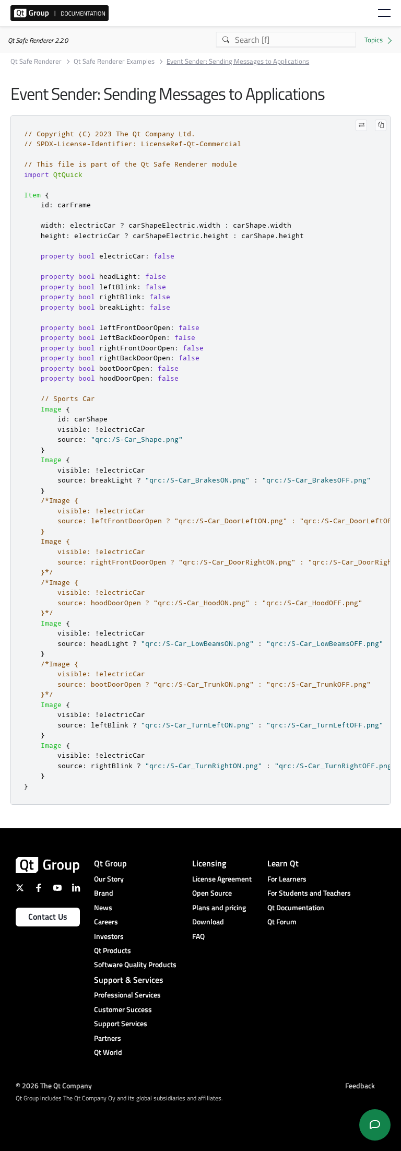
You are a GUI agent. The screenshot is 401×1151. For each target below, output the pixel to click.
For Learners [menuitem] (286, 878)
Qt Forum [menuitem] (282, 921)
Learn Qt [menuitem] (283, 863)
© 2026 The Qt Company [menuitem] (54, 1084)
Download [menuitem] (208, 921)
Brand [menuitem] (103, 892)
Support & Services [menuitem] (128, 979)
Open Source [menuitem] (212, 892)
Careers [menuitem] (106, 921)
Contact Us (47, 916)
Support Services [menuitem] (120, 1023)
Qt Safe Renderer (36, 61)
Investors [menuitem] (109, 936)
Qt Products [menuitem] (112, 950)
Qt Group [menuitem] (110, 863)
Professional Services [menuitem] (127, 994)
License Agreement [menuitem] (222, 878)
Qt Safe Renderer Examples (114, 61)
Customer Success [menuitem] (123, 1009)
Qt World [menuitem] (108, 1052)
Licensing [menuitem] (209, 863)
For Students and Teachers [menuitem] (309, 892)
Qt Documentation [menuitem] (295, 907)
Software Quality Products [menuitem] (135, 964)
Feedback (360, 1084)
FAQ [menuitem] (198, 936)
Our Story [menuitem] (109, 878)
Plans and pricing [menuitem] (219, 907)
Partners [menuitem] (107, 1037)
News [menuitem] (103, 907)
